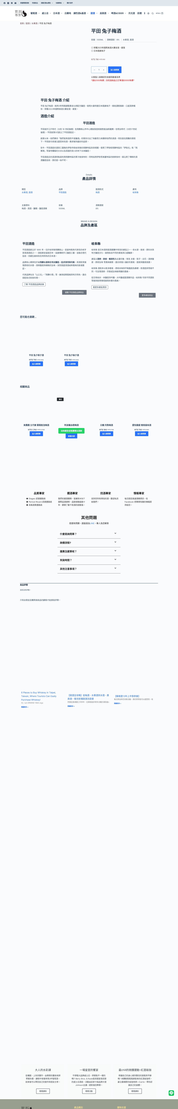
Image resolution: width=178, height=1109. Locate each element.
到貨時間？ (66, 560)
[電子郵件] (15, 3)
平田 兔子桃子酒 (36, 355)
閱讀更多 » (24, 707)
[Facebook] (4, 3)
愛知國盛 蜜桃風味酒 (141, 425)
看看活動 (89, 1091)
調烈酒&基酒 (80, 13)
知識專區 (59, 3)
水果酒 (34, 23)
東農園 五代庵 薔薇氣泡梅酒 (36, 425)
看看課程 (43, 1091)
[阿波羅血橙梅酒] (71, 408)
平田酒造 (62, 192)
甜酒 (93, 13)
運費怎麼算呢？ (68, 551)
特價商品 (35, 3)
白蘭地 (68, 13)
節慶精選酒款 (24, 3)
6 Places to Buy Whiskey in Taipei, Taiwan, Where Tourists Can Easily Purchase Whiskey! (38, 696)
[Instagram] (8, 3)
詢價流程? (65, 542)
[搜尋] (153, 13)
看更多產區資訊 (100, 287)
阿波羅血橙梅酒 (71, 425)
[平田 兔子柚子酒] (71, 338)
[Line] (12, 3)
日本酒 (56, 13)
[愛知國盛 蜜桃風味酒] (141, 408)
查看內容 (71, 436)
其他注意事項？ (68, 569)
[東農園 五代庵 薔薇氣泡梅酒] (36, 408)
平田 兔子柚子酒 (71, 355)
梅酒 (98, 192)
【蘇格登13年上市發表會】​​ (127, 696)
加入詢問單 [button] (36, 364)
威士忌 (45, 13)
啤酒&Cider (117, 13)
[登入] (148, 13)
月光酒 (131, 13)
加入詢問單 (115, 70)
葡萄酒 (34, 13)
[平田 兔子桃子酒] (36, 338)
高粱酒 (103, 13)
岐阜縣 (135, 192)
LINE (92, 523)
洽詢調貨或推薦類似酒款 (71, 431)
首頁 (22, 23)
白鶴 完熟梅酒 (106, 425)
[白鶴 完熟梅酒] (106, 408)
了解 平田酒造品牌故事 (34, 284)
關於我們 (70, 3)
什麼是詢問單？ (68, 534)
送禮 (139, 13)
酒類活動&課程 (46, 3)
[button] (89, 534)
